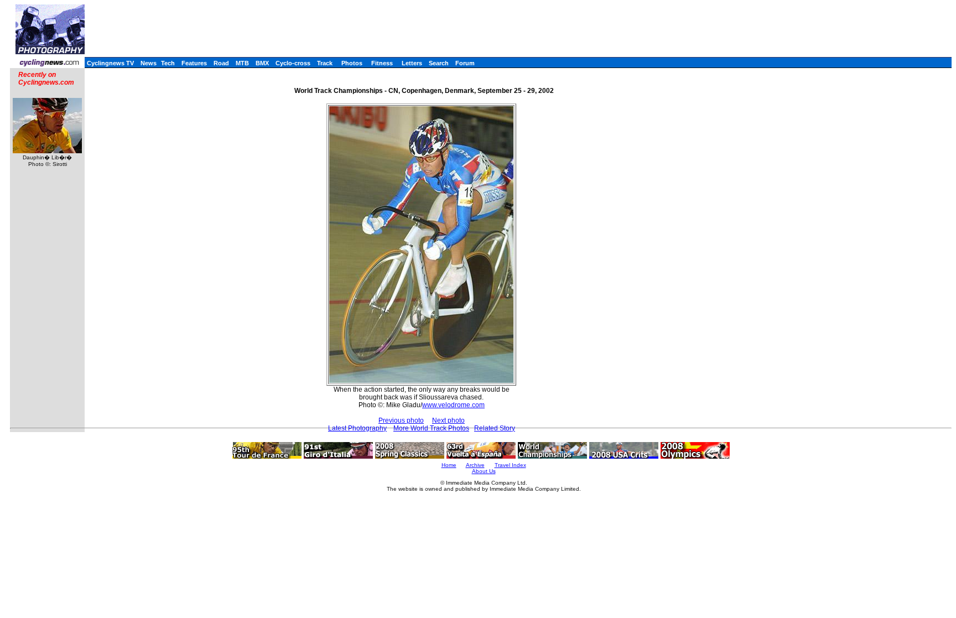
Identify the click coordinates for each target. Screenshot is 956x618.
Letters (412, 63)
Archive (475, 465)
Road (221, 63)
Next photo (448, 420)
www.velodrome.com (453, 405)
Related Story (494, 428)
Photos (351, 63)
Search (439, 63)
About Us (484, 471)
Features (194, 63)
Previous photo (401, 420)
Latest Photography (357, 428)
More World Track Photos (431, 428)
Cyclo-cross (293, 63)
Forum (465, 63)
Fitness (382, 63)
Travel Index (510, 465)
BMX (262, 63)
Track (324, 63)
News (149, 63)
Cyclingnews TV (110, 63)
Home (448, 465)
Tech (168, 63)
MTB (242, 63)
